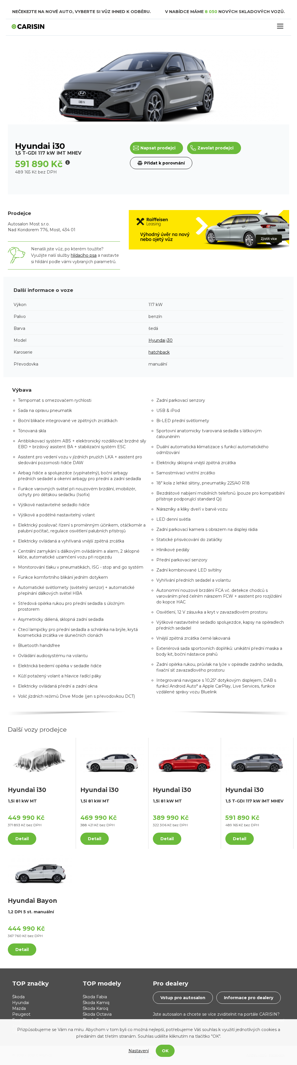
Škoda (18, 996)
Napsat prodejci (157, 148)
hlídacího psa (84, 255)
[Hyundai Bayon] (40, 870)
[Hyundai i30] (39, 759)
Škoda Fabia (95, 996)
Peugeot (21, 1014)
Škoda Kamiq (96, 1002)
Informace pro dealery (248, 997)
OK (165, 1050)
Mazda (19, 1008)
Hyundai (156, 340)
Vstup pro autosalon (182, 997)
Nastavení (138, 1050)
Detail (22, 838)
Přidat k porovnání (164, 163)
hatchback (159, 352)
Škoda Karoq (95, 1008)
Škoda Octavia (97, 1014)
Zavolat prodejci (215, 148)
